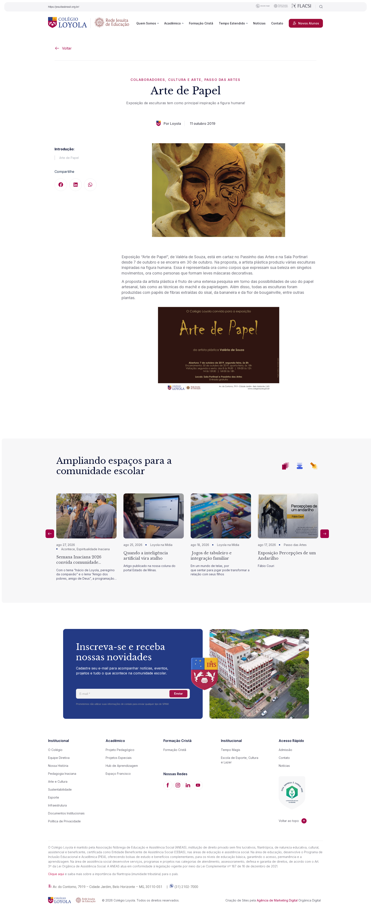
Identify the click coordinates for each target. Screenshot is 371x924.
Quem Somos (146, 23)
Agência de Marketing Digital (277, 900)
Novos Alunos (308, 23)
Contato (277, 23)
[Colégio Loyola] (67, 23)
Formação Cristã (201, 23)
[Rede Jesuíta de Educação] (111, 23)
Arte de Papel (69, 158)
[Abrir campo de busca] (319, 7)
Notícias (259, 23)
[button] (61, 184)
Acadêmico (172, 23)
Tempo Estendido (232, 23)
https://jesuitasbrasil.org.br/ (63, 6)
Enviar (178, 693)
